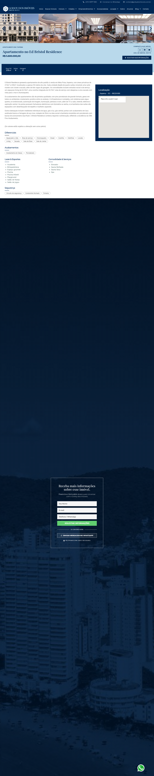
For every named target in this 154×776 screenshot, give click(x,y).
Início (41, 9)
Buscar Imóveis (51, 9)
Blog (137, 9)
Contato (146, 9)
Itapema (19, 47)
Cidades (71, 9)
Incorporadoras (102, 9)
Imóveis (61, 9)
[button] (3, 29)
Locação (113, 9)
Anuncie (130, 9)
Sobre (122, 9)
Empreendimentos (86, 9)
